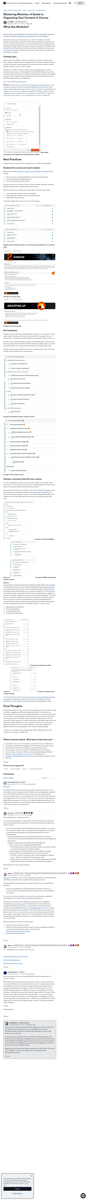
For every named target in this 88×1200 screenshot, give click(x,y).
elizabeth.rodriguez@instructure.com (17, 756)
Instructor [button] (25, 769)
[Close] (31, 1176)
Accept (17, 1189)
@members (6, 786)
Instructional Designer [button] (15, 769)
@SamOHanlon (22, 36)
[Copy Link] (31, 23)
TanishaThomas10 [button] (13, 782)
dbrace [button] (10, 873)
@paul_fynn (6, 878)
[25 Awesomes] (78, 873)
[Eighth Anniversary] (25, 813)
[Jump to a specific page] (54, 778)
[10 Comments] (29, 813)
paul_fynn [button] (11, 813)
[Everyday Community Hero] (71, 873)
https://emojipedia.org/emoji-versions (18, 931)
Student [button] (6, 769)
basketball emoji (35, 908)
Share (5, 762)
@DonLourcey (13, 34)
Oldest (11, 778)
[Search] (74, 3)
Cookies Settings (17, 1193)
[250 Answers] (76, 873)
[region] (17, 1186)
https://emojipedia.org (18, 904)
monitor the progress (12, 50)
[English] (12, 3)
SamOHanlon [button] (13, 1023)
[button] (5, 22)
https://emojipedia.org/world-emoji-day (15, 956)
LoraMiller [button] (11, 22)
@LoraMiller (43, 34)
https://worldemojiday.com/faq (13, 963)
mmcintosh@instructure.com (22, 754)
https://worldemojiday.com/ (12, 960)
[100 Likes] (32, 813)
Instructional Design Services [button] (36, 769)
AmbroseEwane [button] (13, 972)
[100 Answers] (27, 813)
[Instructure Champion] (69, 873)
